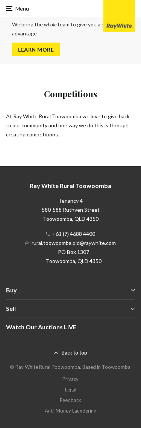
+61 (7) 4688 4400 (73, 234)
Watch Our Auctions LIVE (41, 326)
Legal (70, 390)
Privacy (70, 379)
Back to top (74, 353)
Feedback (70, 400)
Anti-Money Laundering (70, 411)
